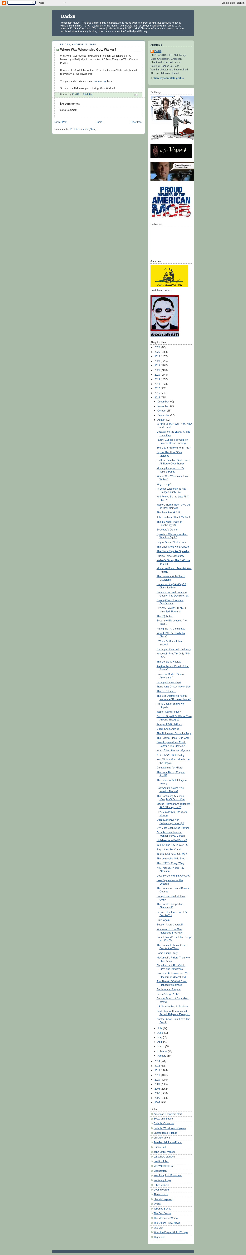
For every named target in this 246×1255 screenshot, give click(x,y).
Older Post (136, 122)
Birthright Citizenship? (169, 682)
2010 (158, 1079)
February (162, 1051)
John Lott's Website (164, 1152)
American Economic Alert (168, 1114)
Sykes (157, 1204)
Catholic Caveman (164, 1123)
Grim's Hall (160, 1147)
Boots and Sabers (164, 1118)
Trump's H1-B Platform (169, 724)
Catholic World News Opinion (170, 1128)
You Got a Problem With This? (173, 447)
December (163, 401)
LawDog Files (161, 1161)
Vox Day (158, 1227)
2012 (158, 1070)
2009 (158, 1084)
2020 (158, 374)
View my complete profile (168, 78)
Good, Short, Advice (168, 729)
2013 (158, 1066)
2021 (158, 370)
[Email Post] (136, 94)
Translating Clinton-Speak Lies (174, 686)
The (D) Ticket (165, 616)
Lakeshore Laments (164, 1156)
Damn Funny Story (167, 953)
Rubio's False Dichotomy (170, 556)
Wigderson (159, 1237)
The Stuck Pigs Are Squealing (173, 551)
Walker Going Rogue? (169, 712)
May (160, 1037)
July (160, 1028)
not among (100, 81)
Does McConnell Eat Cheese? (173, 875)
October (162, 410)
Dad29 (68, 16)
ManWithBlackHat (164, 1166)
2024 (158, 356)
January (162, 1055)
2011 (158, 1075)
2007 (158, 1093)
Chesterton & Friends (165, 1133)
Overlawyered (161, 1189)
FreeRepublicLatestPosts (168, 1142)
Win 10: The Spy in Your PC (172, 845)
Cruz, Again (163, 920)
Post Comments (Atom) (83, 129)
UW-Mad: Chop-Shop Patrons (173, 828)
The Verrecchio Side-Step (171, 858)
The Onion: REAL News (167, 1223)
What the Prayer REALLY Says (171, 1232)
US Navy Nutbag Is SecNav (172, 1006)
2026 (158, 347)
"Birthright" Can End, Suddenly (174, 649)
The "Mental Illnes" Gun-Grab (173, 738)
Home (99, 122)
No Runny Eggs (162, 1180)
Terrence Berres (162, 1208)
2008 (158, 1088)
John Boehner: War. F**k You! (173, 517)
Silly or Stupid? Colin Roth (171, 542)
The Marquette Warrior (166, 1218)
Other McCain (161, 1185)
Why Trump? (164, 484)
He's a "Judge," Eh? (168, 994)
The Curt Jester (162, 1213)
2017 (158, 388)
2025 (158, 352)
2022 (158, 365)
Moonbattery (160, 1171)
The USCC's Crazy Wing (170, 863)
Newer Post (60, 122)
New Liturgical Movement (168, 1175)
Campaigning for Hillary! (170, 767)
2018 (158, 384)
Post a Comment (67, 110)
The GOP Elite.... (166, 691)
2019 (158, 379)
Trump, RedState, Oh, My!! (172, 854)
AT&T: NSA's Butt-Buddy (170, 755)
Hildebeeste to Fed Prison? (172, 840)
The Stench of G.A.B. (169, 512)
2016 (158, 393)
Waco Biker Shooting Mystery (173, 750)
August (161, 420)
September (163, 415)
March (161, 1046)
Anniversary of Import (169, 989)
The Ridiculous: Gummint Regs (174, 733)
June (160, 1033)
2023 (158, 361)
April (160, 1042)
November (163, 406)
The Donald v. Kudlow (169, 661)
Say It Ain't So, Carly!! (169, 849)
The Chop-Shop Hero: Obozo (173, 546)
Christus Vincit (162, 1137)
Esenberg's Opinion (167, 529)
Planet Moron (161, 1194)
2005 (158, 1102)
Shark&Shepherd (163, 1199)
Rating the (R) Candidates (171, 628)
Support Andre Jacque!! (170, 924)
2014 (158, 1061)
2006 (158, 1098)
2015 (158, 397)
